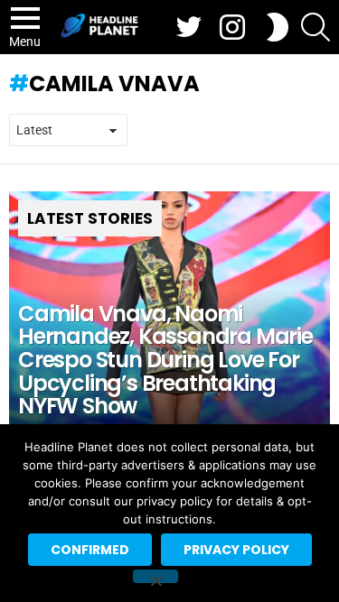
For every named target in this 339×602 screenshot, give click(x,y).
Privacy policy (236, 550)
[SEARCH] (315, 27)
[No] (155, 576)
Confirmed (90, 550)
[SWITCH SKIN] (277, 27)
